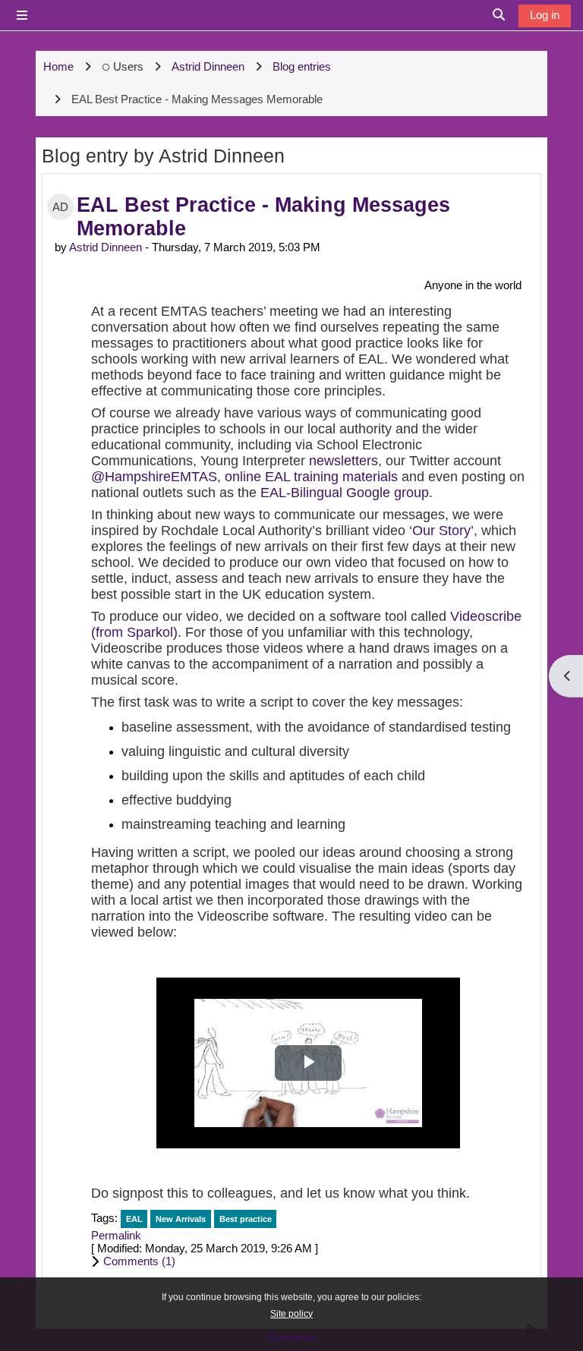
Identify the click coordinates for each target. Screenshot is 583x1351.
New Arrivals (181, 1218)
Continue (292, 1337)
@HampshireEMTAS (154, 476)
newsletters (343, 460)
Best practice (245, 1218)
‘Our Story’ (441, 530)
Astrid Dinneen (105, 247)
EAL (134, 1218)
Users (128, 66)
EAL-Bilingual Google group (344, 492)
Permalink (116, 1235)
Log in (544, 14)
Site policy (291, 1313)
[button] (308, 1261)
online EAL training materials (311, 476)
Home (58, 66)
